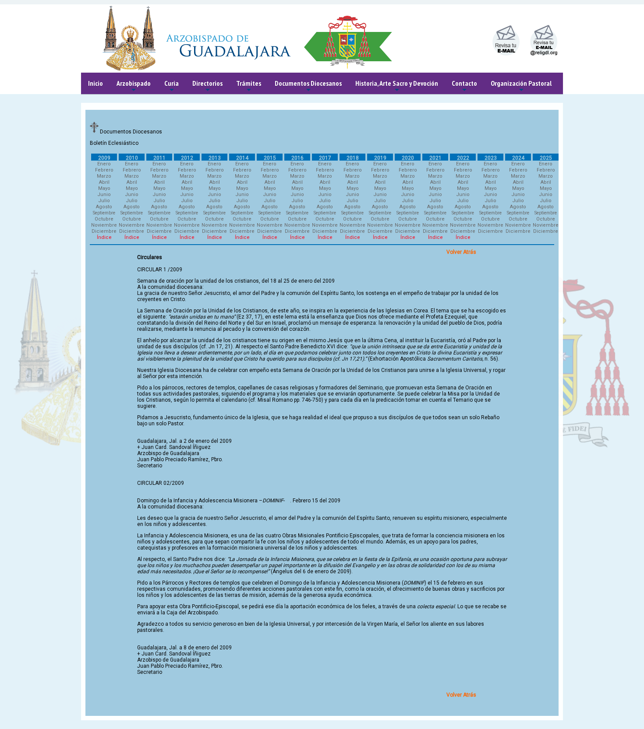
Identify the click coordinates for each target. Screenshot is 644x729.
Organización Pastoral (521, 86)
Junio (104, 194)
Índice (104, 237)
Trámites (248, 86)
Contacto (464, 86)
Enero (104, 164)
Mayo (104, 188)
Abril (104, 182)
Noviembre (104, 225)
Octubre (104, 219)
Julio (104, 200)
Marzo (104, 176)
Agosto (104, 207)
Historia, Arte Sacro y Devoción (396, 86)
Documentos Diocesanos (308, 86)
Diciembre (104, 231)
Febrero (104, 170)
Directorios (207, 86)
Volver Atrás (461, 252)
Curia (171, 86)
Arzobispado (134, 86)
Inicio (95, 83)
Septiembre (104, 212)
